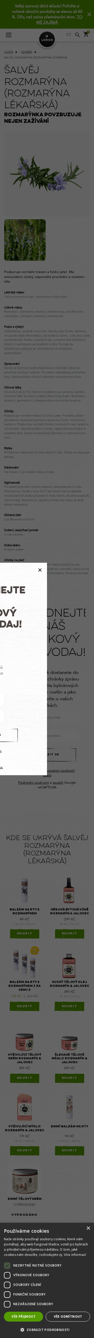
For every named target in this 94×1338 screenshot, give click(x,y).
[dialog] (47, 1280)
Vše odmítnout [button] (68, 1316)
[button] (47, 1329)
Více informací (75, 1254)
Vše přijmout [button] (23, 1316)
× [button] (88, 1228)
